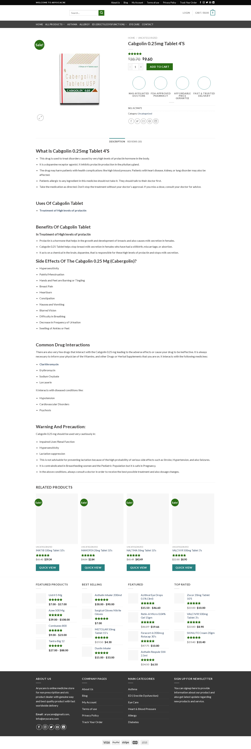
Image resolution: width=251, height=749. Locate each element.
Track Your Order (188, 2)
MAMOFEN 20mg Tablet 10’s (96, 550)
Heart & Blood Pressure (142, 708)
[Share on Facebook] (131, 121)
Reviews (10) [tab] (134, 141)
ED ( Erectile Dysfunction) (108, 24)
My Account (137, 2)
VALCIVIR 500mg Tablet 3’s (187, 550)
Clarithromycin (49, 364)
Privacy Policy (169, 2)
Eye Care (134, 24)
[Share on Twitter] (137, 121)
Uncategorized (147, 37)
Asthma (72, 24)
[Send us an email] (210, 2)
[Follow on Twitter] (207, 2)
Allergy (85, 24)
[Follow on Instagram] (204, 2)
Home (39, 24)
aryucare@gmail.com (56, 714)
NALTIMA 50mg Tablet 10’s (141, 550)
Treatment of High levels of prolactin (62, 210)
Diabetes (133, 722)
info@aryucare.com (47, 718)
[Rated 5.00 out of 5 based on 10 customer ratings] (171, 53)
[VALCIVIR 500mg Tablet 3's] (193, 519)
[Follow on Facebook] (200, 2)
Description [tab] (117, 141)
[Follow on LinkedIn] (213, 2)
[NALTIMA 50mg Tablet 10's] (148, 519)
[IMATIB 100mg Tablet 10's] (57, 519)
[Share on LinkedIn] (156, 121)
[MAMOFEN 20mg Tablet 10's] (102, 519)
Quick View (47, 567)
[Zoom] (40, 117)
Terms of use (153, 2)
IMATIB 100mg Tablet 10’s (50, 550)
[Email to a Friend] (143, 121)
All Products (53, 24)
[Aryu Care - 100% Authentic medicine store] (50, 13)
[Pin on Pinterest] (149, 121)
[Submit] (101, 13)
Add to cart (159, 66)
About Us (115, 2)
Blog (126, 2)
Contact (147, 24)
